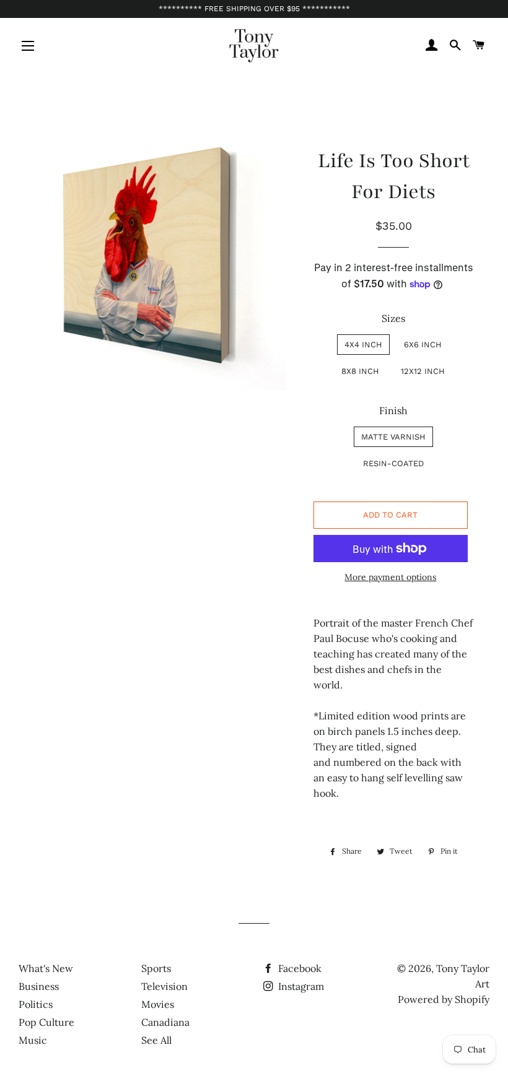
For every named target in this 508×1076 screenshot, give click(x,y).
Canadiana (165, 1022)
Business (39, 986)
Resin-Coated (393, 463)
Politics (36, 1004)
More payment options (390, 577)
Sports (156, 968)
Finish (393, 410)
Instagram (300, 986)
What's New (46, 968)
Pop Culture (46, 1022)
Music (33, 1040)
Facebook (299, 968)
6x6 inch (423, 344)
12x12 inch (423, 371)
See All (156, 1040)
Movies (157, 1004)
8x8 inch (360, 371)
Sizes (393, 318)
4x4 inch (363, 344)
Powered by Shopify (443, 999)
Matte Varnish (393, 436)
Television (164, 986)
